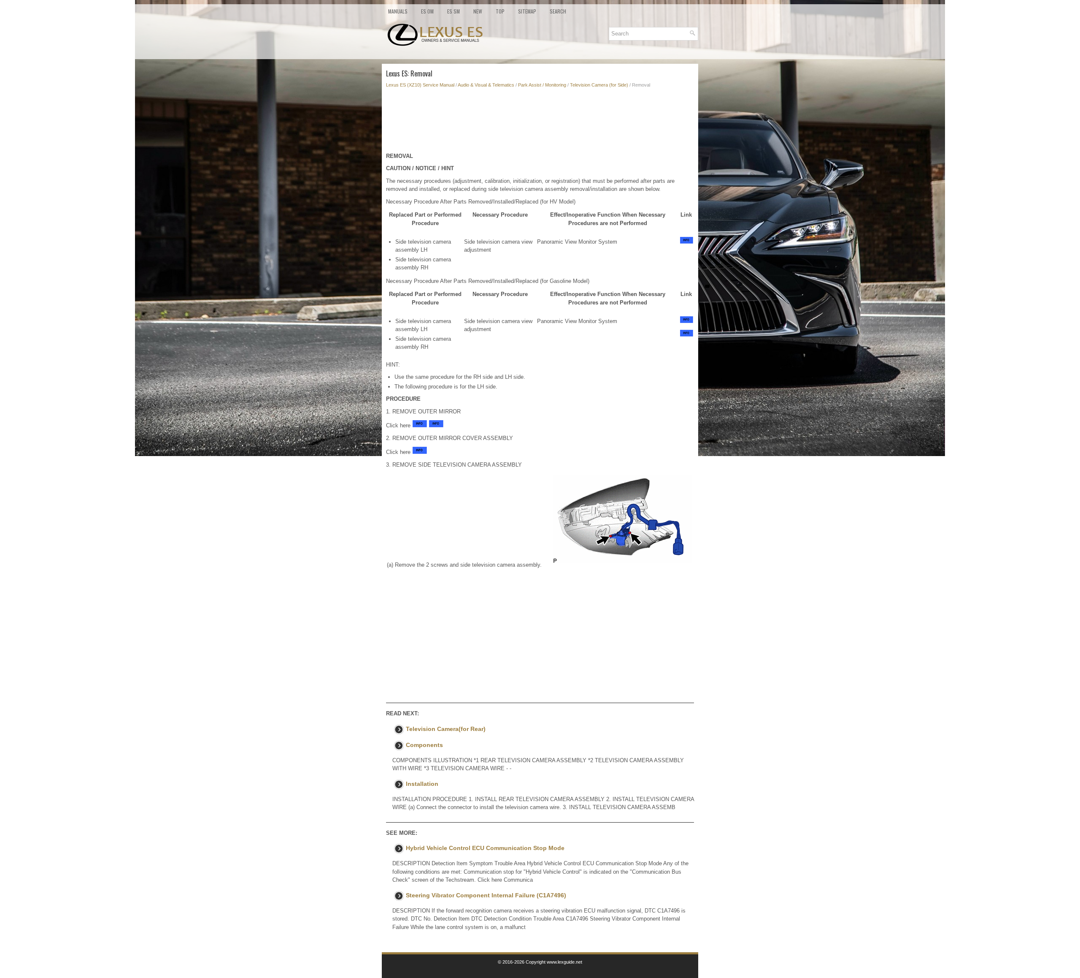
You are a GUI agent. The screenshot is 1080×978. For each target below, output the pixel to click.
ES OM (427, 11)
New (477, 11)
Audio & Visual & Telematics (486, 84)
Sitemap (527, 11)
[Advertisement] (540, 122)
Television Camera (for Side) (599, 84)
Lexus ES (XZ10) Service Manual (420, 84)
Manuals (398, 11)
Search (558, 11)
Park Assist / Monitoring (542, 84)
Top (500, 11)
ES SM (453, 11)
